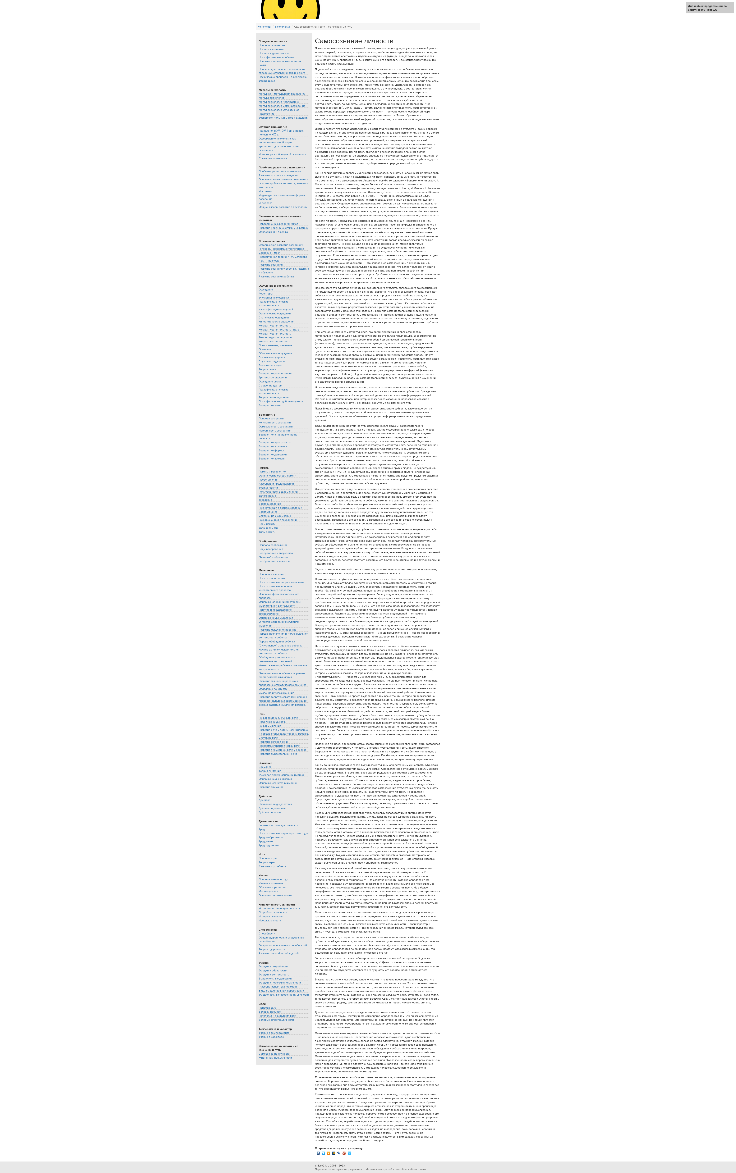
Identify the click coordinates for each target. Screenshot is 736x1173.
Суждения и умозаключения (276, 693)
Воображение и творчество (276, 553)
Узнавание (265, 499)
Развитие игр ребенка (272, 866)
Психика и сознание (271, 49)
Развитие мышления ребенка (277, 629)
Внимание (265, 767)
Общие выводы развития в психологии (283, 207)
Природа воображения (273, 545)
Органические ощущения (275, 313)
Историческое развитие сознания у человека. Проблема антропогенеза (281, 246)
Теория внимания (270, 771)
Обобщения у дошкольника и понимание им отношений (277, 659)
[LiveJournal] (339, 1152)
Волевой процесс (270, 1011)
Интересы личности (271, 916)
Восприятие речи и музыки (275, 373)
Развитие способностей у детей (279, 953)
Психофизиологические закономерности (273, 303)
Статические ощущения (274, 317)
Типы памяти (267, 532)
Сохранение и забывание (275, 516)
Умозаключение (269, 613)
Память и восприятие (272, 471)
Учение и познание (271, 883)
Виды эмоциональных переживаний (281, 990)
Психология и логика (272, 578)
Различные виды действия (275, 804)
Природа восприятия (272, 418)
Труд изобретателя (271, 837)
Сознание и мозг (269, 252)
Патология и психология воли (277, 1015)
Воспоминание (268, 511)
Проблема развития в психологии (280, 171)
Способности (267, 933)
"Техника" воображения (273, 557)
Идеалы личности (270, 920)
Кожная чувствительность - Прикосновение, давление (275, 343)
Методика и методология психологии (282, 93)
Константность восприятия (275, 422)
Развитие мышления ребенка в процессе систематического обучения (282, 683)
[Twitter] (323, 1152)
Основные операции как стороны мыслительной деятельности (280, 603)
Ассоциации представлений (276, 483)
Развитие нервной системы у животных (283, 228)
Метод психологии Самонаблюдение (282, 105)
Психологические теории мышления (281, 582)
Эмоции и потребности (273, 966)
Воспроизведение (270, 503)
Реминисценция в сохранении (278, 520)
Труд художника (269, 845)
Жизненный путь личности (275, 1057)
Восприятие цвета (270, 405)
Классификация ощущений (276, 309)
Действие (264, 800)
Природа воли (268, 1007)
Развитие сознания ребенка (276, 276)
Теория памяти (268, 487)
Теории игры (267, 862)
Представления (268, 479)
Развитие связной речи (273, 741)
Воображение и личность (274, 561)
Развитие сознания (271, 264)
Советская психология (273, 158)
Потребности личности (273, 912)
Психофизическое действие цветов (281, 401)
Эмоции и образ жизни (273, 970)
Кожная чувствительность (275, 325)
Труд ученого (267, 841)
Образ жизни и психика (273, 232)
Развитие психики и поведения (278, 175)
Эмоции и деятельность (274, 974)
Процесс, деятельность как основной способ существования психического (282, 71)
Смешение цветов (270, 385)
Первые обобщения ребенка (277, 641)
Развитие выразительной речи (278, 753)
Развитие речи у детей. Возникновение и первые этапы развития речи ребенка (284, 731)
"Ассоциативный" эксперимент (278, 986)
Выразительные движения (275, 978)
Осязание (265, 349)
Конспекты (264, 26)
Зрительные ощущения (273, 377)
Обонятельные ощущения (275, 353)
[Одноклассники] (329, 1152)
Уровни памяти (268, 528)
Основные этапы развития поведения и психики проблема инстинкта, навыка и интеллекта (284, 183)
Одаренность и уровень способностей (283, 945)
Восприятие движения (273, 454)
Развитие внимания (271, 787)
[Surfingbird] (349, 1152)
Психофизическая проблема (277, 57)
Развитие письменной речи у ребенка (282, 749)
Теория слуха (267, 369)
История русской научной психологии (282, 154)
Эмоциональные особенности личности (284, 994)
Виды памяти (267, 524)
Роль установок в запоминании (278, 491)
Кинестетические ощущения (276, 321)
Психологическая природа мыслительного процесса (275, 588)
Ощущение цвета (270, 381)
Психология (282, 26)
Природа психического (273, 45)
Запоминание (267, 495)
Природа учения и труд (273, 879)
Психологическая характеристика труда (284, 833)
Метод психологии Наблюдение (279, 101)
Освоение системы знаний (275, 895)
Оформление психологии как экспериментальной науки (277, 140)
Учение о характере (271, 1036)
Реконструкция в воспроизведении (280, 507)
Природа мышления (271, 574)
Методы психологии (271, 97)
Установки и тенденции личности (279, 908)
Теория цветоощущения (274, 397)
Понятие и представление (275, 609)
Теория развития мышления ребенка (282, 704)
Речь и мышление (270, 726)
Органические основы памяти (277, 475)
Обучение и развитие (272, 887)
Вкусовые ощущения (272, 357)
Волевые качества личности (276, 1019)
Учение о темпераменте (274, 1032)
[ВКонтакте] (318, 1152)
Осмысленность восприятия (276, 426)
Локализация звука (270, 365)
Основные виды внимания (275, 779)
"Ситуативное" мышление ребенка (280, 645)
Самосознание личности (274, 1053)
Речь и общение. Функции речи (278, 717)
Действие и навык (270, 812)
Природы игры (268, 858)
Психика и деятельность (274, 53)
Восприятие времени (272, 458)
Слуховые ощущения (272, 361)
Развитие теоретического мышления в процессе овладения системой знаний (283, 698)
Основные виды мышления (276, 617)
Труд (262, 829)
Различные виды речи (272, 721)
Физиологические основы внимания (281, 775)
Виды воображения (271, 549)
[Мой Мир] (334, 1152)
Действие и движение (272, 808)
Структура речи (268, 737)
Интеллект (265, 203)
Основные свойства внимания (278, 783)
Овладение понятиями (273, 689)
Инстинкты (265, 191)
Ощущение (266, 289)
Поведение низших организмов (278, 224)
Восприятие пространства (275, 442)
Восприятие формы (271, 450)
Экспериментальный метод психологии (283, 117)
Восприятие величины (273, 446)
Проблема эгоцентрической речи (279, 745)
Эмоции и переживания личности (280, 982)
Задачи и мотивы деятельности (278, 825)
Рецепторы (266, 293)
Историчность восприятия (275, 430)
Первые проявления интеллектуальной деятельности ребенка (283, 635)
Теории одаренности (272, 949)
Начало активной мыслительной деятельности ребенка (279, 651)
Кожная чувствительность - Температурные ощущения (276, 335)
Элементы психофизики (274, 297)
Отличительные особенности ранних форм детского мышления (282, 675)
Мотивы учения (268, 891)
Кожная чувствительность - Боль (279, 329)
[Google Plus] (344, 1152)
